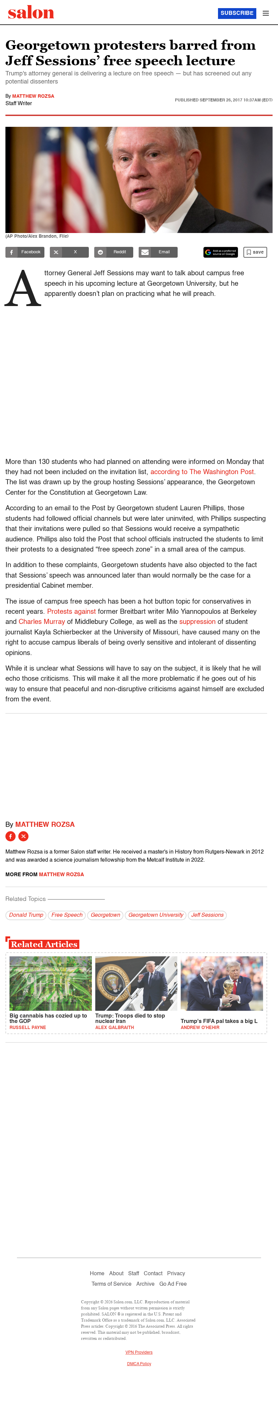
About (116, 1274)
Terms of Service (112, 1284)
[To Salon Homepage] (31, 12)
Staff (133, 1274)
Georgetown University (155, 915)
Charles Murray (42, 622)
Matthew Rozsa (33, 96)
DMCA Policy (139, 1364)
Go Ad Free (173, 1284)
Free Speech (66, 915)
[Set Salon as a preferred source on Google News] (220, 252)
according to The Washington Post (202, 472)
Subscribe (237, 13)
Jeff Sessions (207, 915)
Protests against (71, 612)
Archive (145, 1284)
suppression (197, 622)
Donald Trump (26, 915)
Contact (153, 1274)
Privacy (176, 1274)
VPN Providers (139, 1353)
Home (97, 1274)
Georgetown (105, 915)
